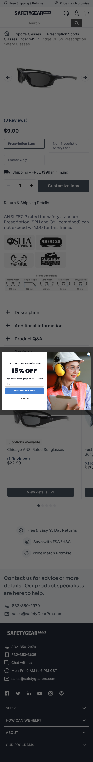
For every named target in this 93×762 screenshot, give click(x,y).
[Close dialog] (88, 354)
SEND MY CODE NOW (24, 390)
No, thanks (24, 398)
